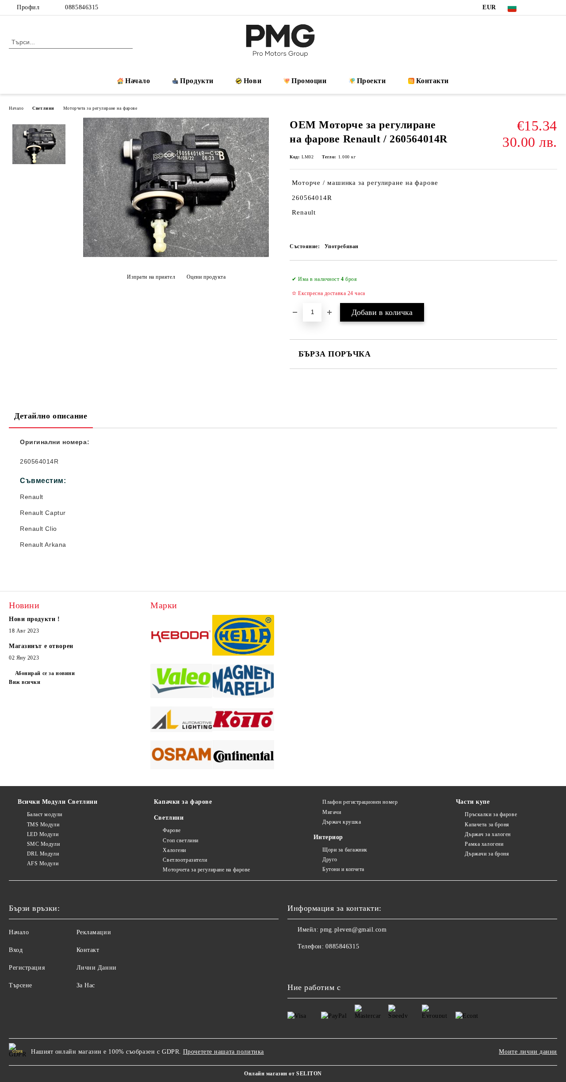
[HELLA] (243, 636)
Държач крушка (341, 822)
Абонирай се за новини (45, 673)
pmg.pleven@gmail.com (353, 929)
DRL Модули (43, 854)
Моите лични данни (528, 1051)
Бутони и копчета (343, 869)
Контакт (87, 950)
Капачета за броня (487, 824)
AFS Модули (42, 863)
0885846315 (82, 7)
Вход (16, 950)
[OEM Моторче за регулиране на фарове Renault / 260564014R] (176, 255)
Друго (329, 859)
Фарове (171, 830)
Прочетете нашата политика (223, 1051)
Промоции (308, 80)
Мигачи (331, 812)
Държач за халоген (488, 834)
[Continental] (243, 756)
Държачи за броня (487, 854)
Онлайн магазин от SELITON (283, 1073)
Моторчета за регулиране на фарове (100, 108)
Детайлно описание (51, 415)
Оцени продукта (206, 277)
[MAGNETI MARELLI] (243, 682)
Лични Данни (96, 967)
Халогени (174, 850)
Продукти (196, 80)
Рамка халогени (484, 844)
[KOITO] (243, 720)
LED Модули (42, 834)
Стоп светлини (180, 840)
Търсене (20, 985)
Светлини (43, 108)
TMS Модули (43, 824)
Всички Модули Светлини (57, 801)
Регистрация (27, 967)
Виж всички (25, 682)
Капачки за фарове (183, 801)
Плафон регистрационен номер (360, 802)
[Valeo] (181, 683)
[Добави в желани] (550, 286)
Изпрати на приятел (151, 277)
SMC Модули (43, 844)
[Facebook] (539, 7)
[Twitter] (552, 7)
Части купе (473, 801)
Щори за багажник (344, 850)
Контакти (432, 80)
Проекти (371, 80)
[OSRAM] (181, 756)
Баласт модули (44, 814)
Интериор (328, 837)
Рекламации (93, 932)
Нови (252, 80)
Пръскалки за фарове (491, 814)
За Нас (85, 985)
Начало (137, 80)
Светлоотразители (185, 860)
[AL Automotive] (181, 720)
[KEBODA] (181, 636)
